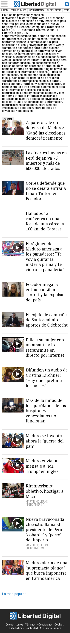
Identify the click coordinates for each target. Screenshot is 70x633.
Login (67, 4)
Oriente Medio (54, 10)
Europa (4, 10)
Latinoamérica (36, 10)
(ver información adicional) (32, 72)
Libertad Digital (35, 4)
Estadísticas (16, 628)
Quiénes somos (14, 624)
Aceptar (8, 118)
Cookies (59, 624)
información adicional (22, 90)
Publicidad (32, 628)
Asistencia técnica (50, 628)
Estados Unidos (18, 10)
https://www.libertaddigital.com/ (24, 36)
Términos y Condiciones (39, 624)
